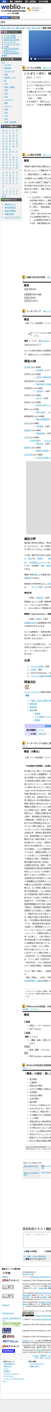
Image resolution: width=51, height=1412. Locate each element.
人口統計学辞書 (33, 155)
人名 (6, 116)
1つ (42, 1115)
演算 (42, 101)
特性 (30, 186)
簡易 (35, 823)
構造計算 (39, 598)
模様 (41, 927)
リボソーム (34, 1131)
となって (46, 927)
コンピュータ (9, 71)
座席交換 (47, 966)
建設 (31, 710)
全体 (45, 95)
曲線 (30, 917)
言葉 (28, 28)
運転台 (40, 823)
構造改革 (33, 707)
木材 (37, 943)
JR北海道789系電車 (34, 766)
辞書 (4, 1)
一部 (41, 936)
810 (35, 914)
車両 (46, 897)
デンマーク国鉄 (36, 953)
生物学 (27, 430)
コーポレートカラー (32, 829)
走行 (31, 859)
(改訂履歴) (26, 1297)
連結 (44, 907)
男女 (48, 189)
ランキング (34, 1009)
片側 (39, 777)
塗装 (44, 833)
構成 (46, 182)
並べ (26, 170)
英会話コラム (10, 204)
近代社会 (33, 1095)
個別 (30, 174)
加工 (46, 784)
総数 (41, 178)
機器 (32, 881)
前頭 (31, 836)
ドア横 (32, 826)
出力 (26, 849)
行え (26, 810)
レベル (41, 872)
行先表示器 (45, 816)
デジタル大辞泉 (33, 68)
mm (39, 914)
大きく (47, 803)
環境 (37, 839)
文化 (6, 93)
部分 (37, 1121)
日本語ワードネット (29, 1341)
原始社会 (33, 1086)
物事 (31, 92)
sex (45, 213)
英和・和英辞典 (30, 1)
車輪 (30, 914)
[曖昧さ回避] (30, 335)
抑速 (42, 859)
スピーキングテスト (13, 217)
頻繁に (34, 807)
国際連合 (5, 1277)
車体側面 (35, 816)
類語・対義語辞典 (16, 1)
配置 (48, 940)
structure (45, 341)
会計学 (38, 398)
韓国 (31, 1137)
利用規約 (7, 1371)
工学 (26, 437)
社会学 (27, 367)
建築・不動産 (9, 87)
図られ (30, 842)
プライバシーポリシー (11, 1374)
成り (36, 92)
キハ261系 (37, 800)
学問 (6, 90)
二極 (31, 1082)
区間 (48, 849)
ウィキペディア (33, 311)
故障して (46, 852)
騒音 (26, 839)
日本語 (45, 862)
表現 (33, 28)
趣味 (6, 103)
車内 (34, 923)
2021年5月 (30, 962)
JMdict (38, 1350)
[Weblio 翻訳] (29, 9)
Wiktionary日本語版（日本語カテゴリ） (10, 50)
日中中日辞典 (43, 1)
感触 (39, 294)
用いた (36, 774)
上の (37, 88)
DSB (45, 953)
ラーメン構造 (37, 587)
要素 (47, 105)
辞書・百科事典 (10, 122)
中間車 (30, 777)
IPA (31, 1029)
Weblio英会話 (10, 207)
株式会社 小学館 (28, 1274)
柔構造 (38, 619)
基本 (39, 910)
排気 (44, 920)
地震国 (27, 623)
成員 (33, 166)
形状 (30, 800)
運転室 (45, 813)
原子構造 (33, 1079)
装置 (46, 859)
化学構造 (39, 426)
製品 (39, 1141)
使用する (40, 820)
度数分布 (44, 170)
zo (39, 1029)
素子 (26, 875)
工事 (30, 794)
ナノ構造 (40, 1112)
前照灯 (43, 810)
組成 (31, 820)
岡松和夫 (32, 289)
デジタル (34, 666)
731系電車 (40, 881)
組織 (39, 1040)
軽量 (41, 774)
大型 (31, 949)
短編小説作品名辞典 (35, 277)
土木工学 (28, 455)
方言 (6, 119)
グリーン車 (32, 959)
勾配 (36, 846)
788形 (37, 888)
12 (29, 846)
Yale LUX (42, 734)
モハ (33, 888)
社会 (30, 98)
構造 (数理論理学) (43, 419)
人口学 (30, 182)
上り (39, 849)
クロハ (41, 946)
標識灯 (38, 813)
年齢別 (43, 207)
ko (37, 1029)
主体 (31, 936)
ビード (43, 787)
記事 (48, 766)
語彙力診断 (9, 214)
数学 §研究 (40, 412)
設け (46, 823)
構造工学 (39, 444)
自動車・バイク (10, 78)
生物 (6, 109)
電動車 (38, 852)
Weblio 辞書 (5, 28)
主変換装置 (32, 891)
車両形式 (31, 868)
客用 (30, 781)
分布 (35, 186)
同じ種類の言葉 (18, 28)
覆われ (29, 907)
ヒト (37, 1105)
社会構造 (39, 370)
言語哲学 (39, 391)
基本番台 (45, 800)
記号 (4, 196)
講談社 (33, 298)
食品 (6, 113)
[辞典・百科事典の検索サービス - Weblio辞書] (13, 9)
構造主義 (33, 704)
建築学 (27, 448)
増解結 (27, 807)
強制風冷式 (30, 878)
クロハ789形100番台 (33, 966)
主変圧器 (39, 868)
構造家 (37, 713)
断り (30, 771)
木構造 (40, 558)
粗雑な (45, 1141)
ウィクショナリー (31, 692)
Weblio (24, 1304)
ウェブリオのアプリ (37, 1364)
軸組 (42, 566)
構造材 (37, 720)
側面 (37, 836)
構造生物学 (40, 433)
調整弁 (36, 920)
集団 (35, 174)
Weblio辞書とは (9, 1364)
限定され (28, 189)
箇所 (44, 777)
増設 (44, 781)
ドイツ (41, 730)
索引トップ (47, 68)
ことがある (32, 192)
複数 (28, 820)
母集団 (27, 166)
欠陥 (41, 88)
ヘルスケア (8, 100)
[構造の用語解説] (5, 17)
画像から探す (34, 1366)
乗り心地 (39, 917)
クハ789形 (32, 946)
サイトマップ (8, 1376)
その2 (32, 1089)
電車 (6, 74)
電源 (41, 894)
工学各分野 (34, 440)
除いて (40, 897)
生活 (6, 97)
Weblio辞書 (42, 1288)
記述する (42, 186)
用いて (43, 943)
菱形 (37, 927)
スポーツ (7, 106)
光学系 (43, 1172)
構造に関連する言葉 (31, 1166)
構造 (39, 28)
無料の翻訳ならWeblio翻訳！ (37, 9)
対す (46, 178)
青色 (28, 833)
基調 (28, 927)
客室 (39, 797)
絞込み (40, 803)
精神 (39, 98)
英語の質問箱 (10, 211)
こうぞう (33, 1037)
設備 (37, 923)
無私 (34, 294)
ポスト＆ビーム (43, 1128)
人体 (31, 1099)
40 (47, 1125)
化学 (26, 423)
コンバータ (32, 872)
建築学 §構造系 (42, 451)
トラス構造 (39, 717)
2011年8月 (30, 956)
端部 (39, 907)
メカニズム (45, 1050)
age (38, 213)
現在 (30, 558)
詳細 (26, 901)
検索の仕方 (8, 1366)
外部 (48, 826)
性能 (48, 920)
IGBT (38, 878)
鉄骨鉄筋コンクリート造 (40, 562)
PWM (46, 872)
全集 (28, 178)
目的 (35, 575)
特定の (40, 166)
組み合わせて (41, 85)
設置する (40, 826)
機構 (37, 1050)
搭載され (45, 888)
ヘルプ (6, 1368)
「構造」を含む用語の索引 (36, 1256)
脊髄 (31, 1121)
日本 (33, 623)
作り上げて (44, 82)
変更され (28, 813)
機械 (33, 1040)
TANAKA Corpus (8, 1313)
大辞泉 (41, 666)
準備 (26, 794)
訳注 (33, 213)
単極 (48, 1172)
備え (37, 859)
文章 (44, 1040)
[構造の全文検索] (14, 17)
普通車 (40, 933)
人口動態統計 (38, 220)
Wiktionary (6, 1305)
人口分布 (35, 197)
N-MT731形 (40, 904)
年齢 (42, 189)
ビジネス (7, 65)
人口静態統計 (36, 217)
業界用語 (7, 68)
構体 (44, 774)
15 (42, 855)
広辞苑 (33, 670)
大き (31, 839)
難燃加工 (31, 943)
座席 (46, 933)
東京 (32, 1025)
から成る (42, 1121)
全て (3, 62)
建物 (35, 1115)
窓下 (42, 797)
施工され (37, 794)
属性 (44, 166)
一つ (31, 82)
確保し (32, 849)
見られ (36, 787)
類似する (33, 803)
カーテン (42, 930)
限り (39, 771)
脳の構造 (33, 1102)
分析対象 (33, 200)
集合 (34, 101)
